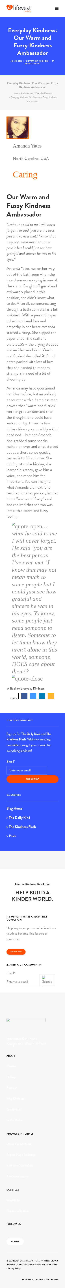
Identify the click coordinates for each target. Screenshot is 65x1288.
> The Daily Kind (18, 817)
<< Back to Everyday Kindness (25, 688)
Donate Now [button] (16, 952)
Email (10, 761)
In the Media (14, 1120)
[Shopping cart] (46, 8)
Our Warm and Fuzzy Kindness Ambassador (28, 205)
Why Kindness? (16, 1098)
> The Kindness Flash (21, 826)
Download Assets (33, 1279)
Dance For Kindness (18, 1144)
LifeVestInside (32, 63)
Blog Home (14, 808)
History (11, 1077)
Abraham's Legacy (17, 1176)
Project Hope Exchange (21, 1154)
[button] (56, 8)
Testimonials (13, 1109)
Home (15, 93)
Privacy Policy (14, 1268)
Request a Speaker (17, 1211)
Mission (11, 1066)
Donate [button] (15, 1241)
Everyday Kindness (38, 61)
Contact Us (13, 1200)
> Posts (11, 835)
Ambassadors (27, 93)
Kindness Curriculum (19, 1165)
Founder (11, 1087)
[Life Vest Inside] (18, 8)
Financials (52, 1279)
